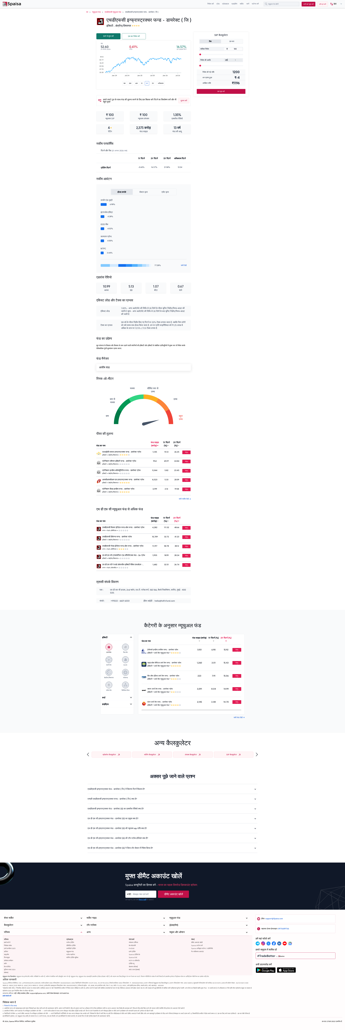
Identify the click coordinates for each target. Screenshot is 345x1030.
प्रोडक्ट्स (225, 4)
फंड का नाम (100, 445)
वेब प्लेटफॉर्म (132, 945)
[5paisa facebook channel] (274, 943)
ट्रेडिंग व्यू (131, 963)
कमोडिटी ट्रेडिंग (71, 948)
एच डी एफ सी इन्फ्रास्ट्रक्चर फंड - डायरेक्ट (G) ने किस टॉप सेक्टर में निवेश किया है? (120, 848)
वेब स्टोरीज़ (7, 967)
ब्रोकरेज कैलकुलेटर (109, 754)
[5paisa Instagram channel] (263, 943)
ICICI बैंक (104, 224)
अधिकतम (160, 83)
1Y (142, 83)
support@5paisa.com (274, 918)
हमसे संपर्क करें (7, 996)
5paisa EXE (133, 957)
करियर (6, 951)
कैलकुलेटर (8, 924)
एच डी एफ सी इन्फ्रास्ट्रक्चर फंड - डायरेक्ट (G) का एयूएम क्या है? (113, 818)
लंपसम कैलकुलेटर (191, 754)
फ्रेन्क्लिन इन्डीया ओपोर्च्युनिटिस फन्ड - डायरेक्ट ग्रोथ (121, 470)
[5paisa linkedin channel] (279, 943)
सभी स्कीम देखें (184, 499)
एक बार (231, 41)
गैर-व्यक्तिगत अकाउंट (197, 951)
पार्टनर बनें (255, 4)
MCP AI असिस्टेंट (134, 960)
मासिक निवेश (204, 49)
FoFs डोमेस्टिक (111, 530)
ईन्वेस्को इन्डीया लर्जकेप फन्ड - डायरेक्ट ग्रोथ (162, 649)
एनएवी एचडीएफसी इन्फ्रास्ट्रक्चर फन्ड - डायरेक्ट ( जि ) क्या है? (112, 798)
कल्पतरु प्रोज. (106, 236)
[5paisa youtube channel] (285, 943)
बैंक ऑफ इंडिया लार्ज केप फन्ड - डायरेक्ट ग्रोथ (163, 676)
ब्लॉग (5, 963)
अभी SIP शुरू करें (308, 4)
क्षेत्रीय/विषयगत (123, 25)
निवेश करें (210, 4)
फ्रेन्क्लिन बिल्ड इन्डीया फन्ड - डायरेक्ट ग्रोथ (118, 489)
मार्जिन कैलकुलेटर (150, 754)
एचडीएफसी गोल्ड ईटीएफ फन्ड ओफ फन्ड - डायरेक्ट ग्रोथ (122, 546)
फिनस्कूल (7, 957)
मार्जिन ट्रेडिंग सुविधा (72, 957)
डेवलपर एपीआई (133, 967)
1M (124, 83)
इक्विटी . (110, 25)
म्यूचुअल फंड (96, 12)
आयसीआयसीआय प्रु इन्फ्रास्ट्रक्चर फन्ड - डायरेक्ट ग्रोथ (123, 479)
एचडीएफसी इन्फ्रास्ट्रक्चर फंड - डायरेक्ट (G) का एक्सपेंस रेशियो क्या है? (116, 808)
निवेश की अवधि (205, 60)
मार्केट (242, 4)
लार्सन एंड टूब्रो (107, 200)
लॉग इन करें (322, 4)
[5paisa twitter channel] (268, 943)
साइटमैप (6, 954)
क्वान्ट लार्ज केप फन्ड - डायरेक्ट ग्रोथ (160, 689)
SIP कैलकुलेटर (231, 754)
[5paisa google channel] (290, 943)
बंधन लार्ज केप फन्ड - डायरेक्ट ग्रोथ (159, 702)
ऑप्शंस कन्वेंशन (8, 960)
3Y (147, 83)
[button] (335, 4)
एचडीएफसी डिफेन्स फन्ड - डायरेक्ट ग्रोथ (117, 536)
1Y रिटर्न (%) (166, 444)
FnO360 (131, 948)
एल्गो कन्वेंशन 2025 (9, 948)
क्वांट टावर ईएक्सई (134, 969)
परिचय (6, 939)
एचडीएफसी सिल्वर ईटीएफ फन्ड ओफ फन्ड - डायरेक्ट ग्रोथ (123, 527)
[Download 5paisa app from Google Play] (266, 970)
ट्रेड (218, 4)
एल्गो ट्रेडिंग (132, 951)
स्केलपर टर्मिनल (133, 942)
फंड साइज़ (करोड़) (155, 444)
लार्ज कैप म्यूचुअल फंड (161, 653)
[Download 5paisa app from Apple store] (286, 970)
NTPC (103, 248)
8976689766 (283, 928)
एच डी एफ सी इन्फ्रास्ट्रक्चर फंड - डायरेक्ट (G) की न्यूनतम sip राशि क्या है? (117, 828)
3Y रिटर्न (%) (176, 444)
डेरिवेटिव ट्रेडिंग (71, 945)
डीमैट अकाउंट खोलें (173, 894)
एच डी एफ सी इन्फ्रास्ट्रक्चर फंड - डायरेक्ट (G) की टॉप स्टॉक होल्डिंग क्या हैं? (118, 838)
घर (87, 12)
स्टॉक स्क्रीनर (70, 954)
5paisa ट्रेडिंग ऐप (134, 954)
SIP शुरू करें (221, 91)
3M (130, 83)
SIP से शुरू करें (108, 36)
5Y (153, 83)
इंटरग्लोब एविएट (107, 212)
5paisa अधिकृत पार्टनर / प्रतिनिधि (202, 948)
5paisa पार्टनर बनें (197, 945)
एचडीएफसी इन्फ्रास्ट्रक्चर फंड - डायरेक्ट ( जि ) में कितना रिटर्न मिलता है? (116, 789)
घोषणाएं (6, 972)
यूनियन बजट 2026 (9, 969)
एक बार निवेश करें (134, 36)
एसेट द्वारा (165, 192)
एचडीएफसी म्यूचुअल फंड (113, 12)
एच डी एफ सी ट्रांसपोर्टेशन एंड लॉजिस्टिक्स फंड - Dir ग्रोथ (123, 555)
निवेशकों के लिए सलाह (10, 1006)
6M (136, 83)
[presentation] (88, 754)
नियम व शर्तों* (143, 900)
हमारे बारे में (7, 942)
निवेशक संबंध (8, 945)
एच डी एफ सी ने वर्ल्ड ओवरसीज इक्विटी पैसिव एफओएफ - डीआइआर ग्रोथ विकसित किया (122, 564)
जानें (247, 4)
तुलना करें (184, 100)
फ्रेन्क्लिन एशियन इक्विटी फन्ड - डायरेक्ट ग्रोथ (119, 461)
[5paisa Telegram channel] (258, 943)
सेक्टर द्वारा (143, 192)
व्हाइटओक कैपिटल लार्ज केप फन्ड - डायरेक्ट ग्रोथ (164, 662)
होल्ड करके (122, 192)
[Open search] (266, 4)
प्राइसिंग (234, 4)
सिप (210, 41)
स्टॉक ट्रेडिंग (70, 942)
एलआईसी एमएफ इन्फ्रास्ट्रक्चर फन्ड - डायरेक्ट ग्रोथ (121, 452)
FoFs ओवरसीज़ (111, 568)
